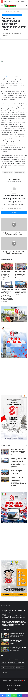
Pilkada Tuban (12, 665)
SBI (22, 667)
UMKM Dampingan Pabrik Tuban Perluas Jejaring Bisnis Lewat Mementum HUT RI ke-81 (21, 274)
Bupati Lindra (15, 659)
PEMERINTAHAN (18, 14)
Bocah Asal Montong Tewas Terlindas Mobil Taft (18, 648)
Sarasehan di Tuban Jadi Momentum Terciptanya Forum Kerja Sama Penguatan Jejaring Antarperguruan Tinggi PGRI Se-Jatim (18, 481)
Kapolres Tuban (11, 662)
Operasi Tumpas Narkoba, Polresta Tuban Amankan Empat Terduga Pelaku (6, 274)
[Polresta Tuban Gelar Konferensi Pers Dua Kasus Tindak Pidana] (21, 284)
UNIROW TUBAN (21, 670)
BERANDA (9, 685)
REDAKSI (19, 685)
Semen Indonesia (5, 670)
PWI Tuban (12, 667)
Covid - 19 (4, 662)
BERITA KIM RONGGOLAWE (12, 11)
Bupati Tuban (8, 172)
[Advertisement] (14, 377)
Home (4, 11)
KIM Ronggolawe (5, 76)
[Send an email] (9, 33)
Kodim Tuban (4, 665)
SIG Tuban (13, 670)
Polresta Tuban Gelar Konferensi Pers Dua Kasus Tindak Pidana (20, 291)
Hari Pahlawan (20, 172)
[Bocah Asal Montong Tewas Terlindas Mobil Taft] (5, 649)
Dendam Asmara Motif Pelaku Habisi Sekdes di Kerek (18, 634)
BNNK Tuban (4, 659)
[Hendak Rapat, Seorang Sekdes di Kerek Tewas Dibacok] (5, 642)
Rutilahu (18, 667)
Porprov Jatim (5, 667)
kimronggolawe (6, 33)
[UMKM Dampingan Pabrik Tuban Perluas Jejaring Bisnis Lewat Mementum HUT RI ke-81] (21, 266)
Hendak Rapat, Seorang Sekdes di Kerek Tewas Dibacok (17, 641)
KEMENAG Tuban (20, 662)
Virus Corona (4, 672)
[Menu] (2, 6)
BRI (10, 659)
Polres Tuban (20, 665)
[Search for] (26, 6)
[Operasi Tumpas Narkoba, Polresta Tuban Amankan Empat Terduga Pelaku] (7, 266)
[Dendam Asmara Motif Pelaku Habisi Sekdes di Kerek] (5, 635)
